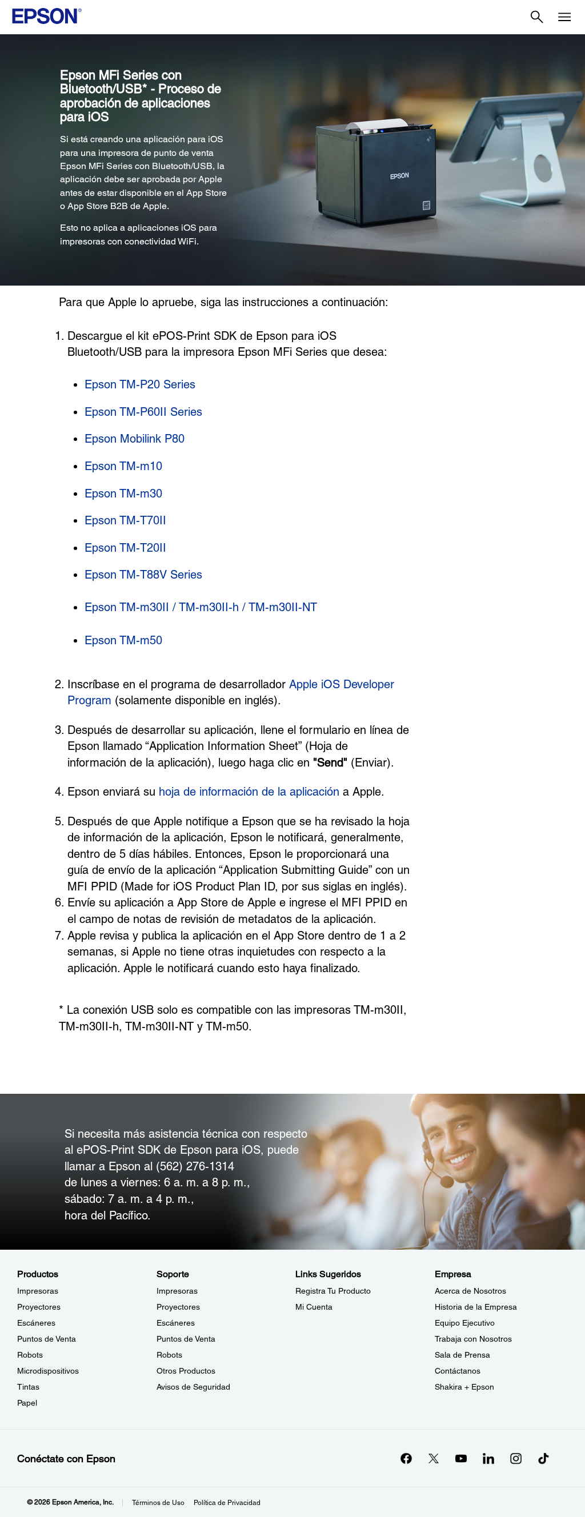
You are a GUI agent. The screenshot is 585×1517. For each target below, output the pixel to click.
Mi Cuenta (313, 1306)
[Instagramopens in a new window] (516, 1458)
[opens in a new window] (543, 1458)
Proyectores (39, 1306)
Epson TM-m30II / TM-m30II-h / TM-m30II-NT (201, 607)
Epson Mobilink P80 (135, 439)
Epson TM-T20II (125, 548)
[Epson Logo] (46, 16)
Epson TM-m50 (123, 640)
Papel (27, 1402)
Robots (30, 1354)
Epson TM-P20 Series (140, 384)
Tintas (28, 1386)
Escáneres (36, 1322)
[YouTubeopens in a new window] (461, 1458)
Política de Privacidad (227, 1503)
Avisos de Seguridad (193, 1386)
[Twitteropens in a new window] (433, 1458)
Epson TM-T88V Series (143, 574)
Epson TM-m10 (123, 466)
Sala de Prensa (462, 1354)
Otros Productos (186, 1370)
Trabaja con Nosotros (473, 1338)
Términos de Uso (158, 1503)
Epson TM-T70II (125, 520)
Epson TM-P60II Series (143, 412)
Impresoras (37, 1290)
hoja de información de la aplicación (249, 791)
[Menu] (564, 17)
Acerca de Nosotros (470, 1290)
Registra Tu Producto (333, 1290)
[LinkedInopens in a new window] (488, 1458)
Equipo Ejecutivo (465, 1322)
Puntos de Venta (46, 1338)
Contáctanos (457, 1370)
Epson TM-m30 (123, 493)
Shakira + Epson (464, 1386)
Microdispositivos (48, 1370)
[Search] (537, 17)
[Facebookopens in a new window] (406, 1458)
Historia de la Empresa (476, 1306)
